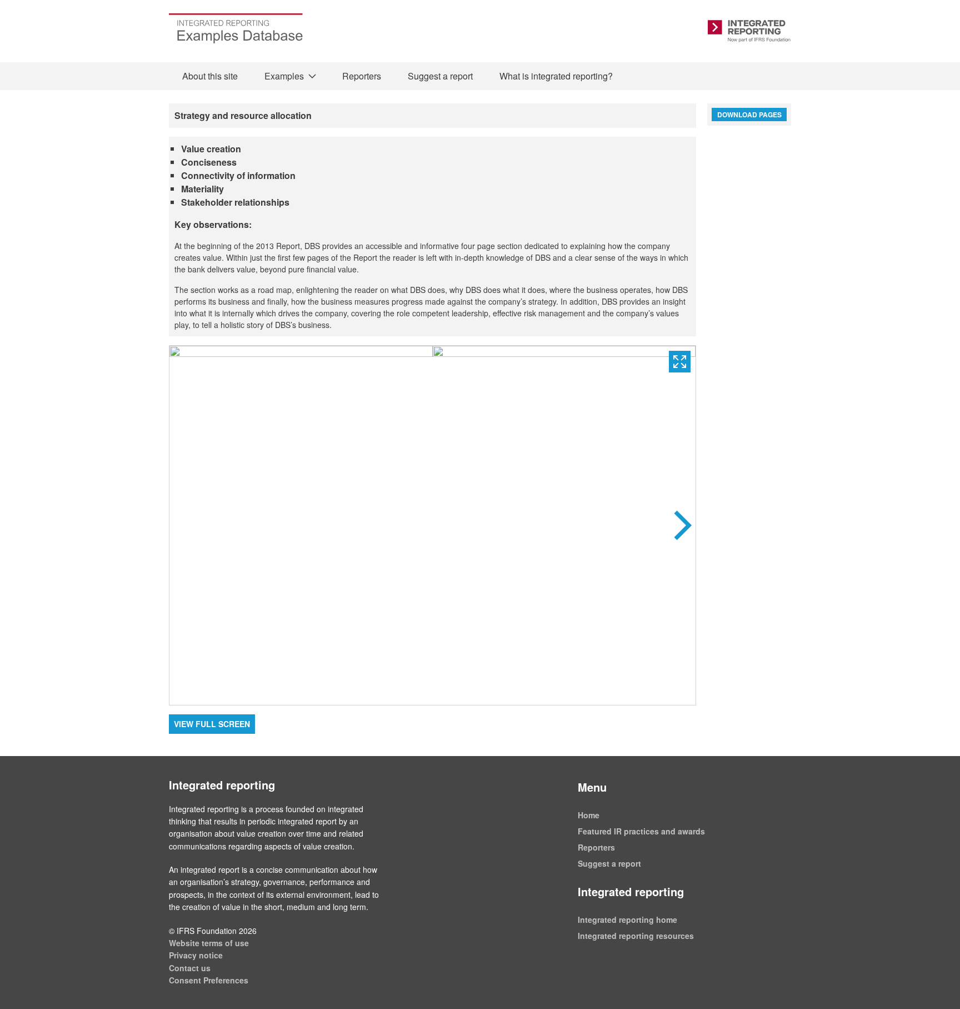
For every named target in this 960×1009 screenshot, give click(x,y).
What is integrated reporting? (556, 75)
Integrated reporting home (627, 919)
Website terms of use (209, 942)
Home (588, 815)
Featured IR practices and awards (641, 831)
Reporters (361, 75)
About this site (210, 75)
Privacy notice (196, 955)
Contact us (190, 967)
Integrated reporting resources (636, 935)
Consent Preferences (208, 980)
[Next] (564, 525)
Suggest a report (440, 75)
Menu (592, 787)
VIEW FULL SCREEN (212, 723)
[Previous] (301, 525)
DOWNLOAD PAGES (749, 115)
